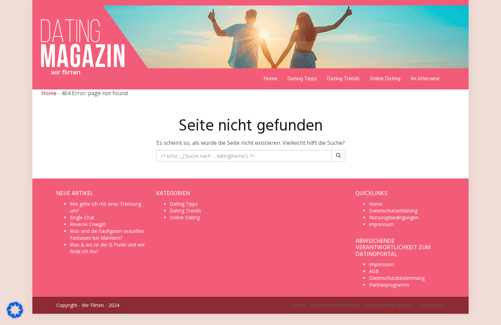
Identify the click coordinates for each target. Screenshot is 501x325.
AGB (374, 271)
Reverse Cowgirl (87, 224)
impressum (381, 224)
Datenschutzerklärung (393, 210)
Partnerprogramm (389, 284)
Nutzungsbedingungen (394, 217)
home (270, 78)
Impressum (381, 264)
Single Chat (82, 217)
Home (49, 93)
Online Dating (385, 78)
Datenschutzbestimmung (397, 278)
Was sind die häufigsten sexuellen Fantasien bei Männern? (107, 234)
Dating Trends (343, 78)
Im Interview (425, 78)
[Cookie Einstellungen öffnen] (15, 316)
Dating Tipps (302, 78)
